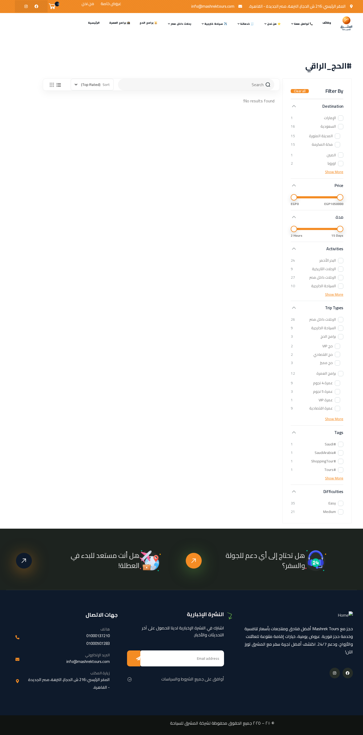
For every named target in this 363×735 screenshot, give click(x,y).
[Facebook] (36, 6)
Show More (334, 172)
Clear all (300, 91)
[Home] (346, 23)
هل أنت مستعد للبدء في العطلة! (105, 560)
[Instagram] (26, 6)
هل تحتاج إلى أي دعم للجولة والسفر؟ (265, 560)
